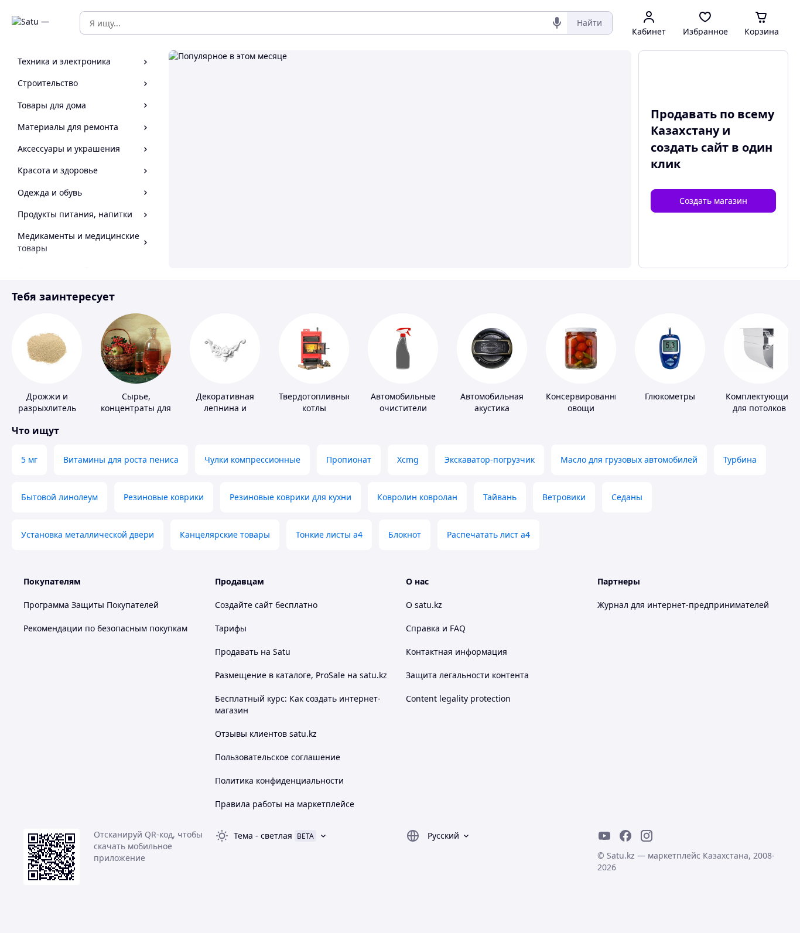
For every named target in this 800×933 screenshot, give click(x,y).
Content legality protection (458, 698)
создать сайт (690, 147)
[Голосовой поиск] (557, 23)
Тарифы (231, 628)
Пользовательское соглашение (277, 757)
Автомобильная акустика (492, 402)
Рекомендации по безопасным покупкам (105, 628)
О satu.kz (424, 604)
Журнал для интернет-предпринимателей (683, 604)
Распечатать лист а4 (488, 534)
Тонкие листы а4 (329, 534)
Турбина (740, 459)
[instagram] (647, 836)
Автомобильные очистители (403, 402)
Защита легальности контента (467, 675)
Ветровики (564, 497)
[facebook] (625, 836)
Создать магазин (713, 200)
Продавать (236, 651)
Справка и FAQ (436, 628)
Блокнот (404, 534)
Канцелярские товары (225, 534)
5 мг (29, 459)
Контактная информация (456, 651)
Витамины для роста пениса (121, 459)
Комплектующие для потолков (759, 402)
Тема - (263, 835)
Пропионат (348, 459)
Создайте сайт (244, 604)
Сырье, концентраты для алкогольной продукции (136, 414)
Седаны (626, 497)
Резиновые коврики (164, 497)
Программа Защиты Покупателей (91, 604)
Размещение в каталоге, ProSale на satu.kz (301, 675)
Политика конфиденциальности (279, 780)
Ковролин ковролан (417, 497)
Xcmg (408, 459)
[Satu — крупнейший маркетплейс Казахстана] (37, 23)
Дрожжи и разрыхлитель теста (47, 408)
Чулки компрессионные (252, 459)
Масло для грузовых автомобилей (629, 459)
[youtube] (604, 836)
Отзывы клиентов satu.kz (266, 733)
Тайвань (500, 497)
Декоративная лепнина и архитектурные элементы (225, 414)
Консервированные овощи (586, 402)
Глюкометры (670, 396)
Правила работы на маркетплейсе (284, 803)
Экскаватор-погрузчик (490, 459)
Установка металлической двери (87, 534)
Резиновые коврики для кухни (290, 497)
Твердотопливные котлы (315, 402)
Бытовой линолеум (59, 497)
